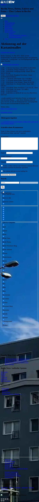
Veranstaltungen (10, 23)
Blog (6, 21)
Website (3, 162)
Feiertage (5, 390)
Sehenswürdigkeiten (15, 37)
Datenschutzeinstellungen (13, 475)
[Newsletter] (2, 2)
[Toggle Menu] (1, 18)
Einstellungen (9, 477)
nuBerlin (3, 4)
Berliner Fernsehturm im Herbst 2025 (16, 362)
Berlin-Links (9, 30)
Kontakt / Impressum (11, 472)
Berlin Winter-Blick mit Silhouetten (16, 361)
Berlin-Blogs (9, 28)
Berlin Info (5, 388)
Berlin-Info (8, 26)
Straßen (11, 33)
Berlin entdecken (10, 32)
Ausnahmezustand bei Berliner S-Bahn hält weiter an (18, 122)
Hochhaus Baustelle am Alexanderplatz (17, 359)
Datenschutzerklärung (12, 474)
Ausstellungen (9, 24)
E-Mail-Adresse (6, 156)
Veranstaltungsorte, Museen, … (19, 35)
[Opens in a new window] (5, 2)
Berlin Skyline (9, 364)
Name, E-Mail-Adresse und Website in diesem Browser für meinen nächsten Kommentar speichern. (19, 166)
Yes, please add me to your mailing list (15, 171)
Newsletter (4, 372)
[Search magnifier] (3, 187)
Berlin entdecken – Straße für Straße (16, 468)
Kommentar (5, 136)
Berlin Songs (6, 392)
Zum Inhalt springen (12, 16)
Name (3, 153)
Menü (3, 16)
